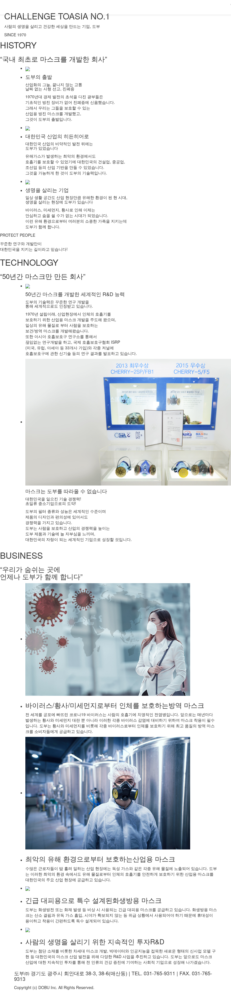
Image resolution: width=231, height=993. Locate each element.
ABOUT (111, 7)
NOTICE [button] (173, 7)
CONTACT (199, 7)
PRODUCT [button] (136, 7)
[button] (222, 7)
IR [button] (156, 7)
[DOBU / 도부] (4, 7)
